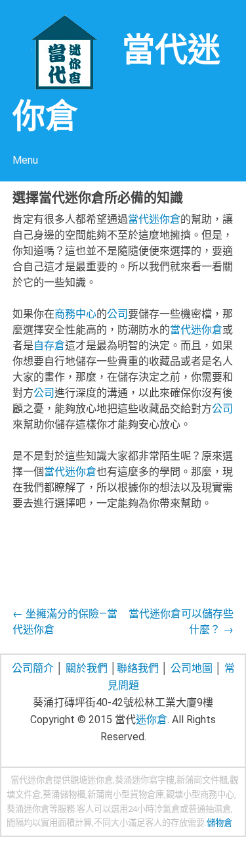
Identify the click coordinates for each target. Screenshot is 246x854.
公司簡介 (33, 668)
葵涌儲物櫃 (64, 794)
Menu (25, 160)
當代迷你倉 (31, 780)
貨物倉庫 (147, 794)
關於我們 (87, 668)
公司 (117, 314)
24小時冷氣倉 (154, 809)
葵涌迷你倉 (28, 809)
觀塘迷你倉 (91, 780)
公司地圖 (192, 668)
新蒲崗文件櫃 (202, 780)
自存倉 (49, 345)
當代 (138, 219)
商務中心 (75, 314)
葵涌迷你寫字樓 (144, 780)
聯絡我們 (138, 668)
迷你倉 (164, 219)
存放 (179, 823)
